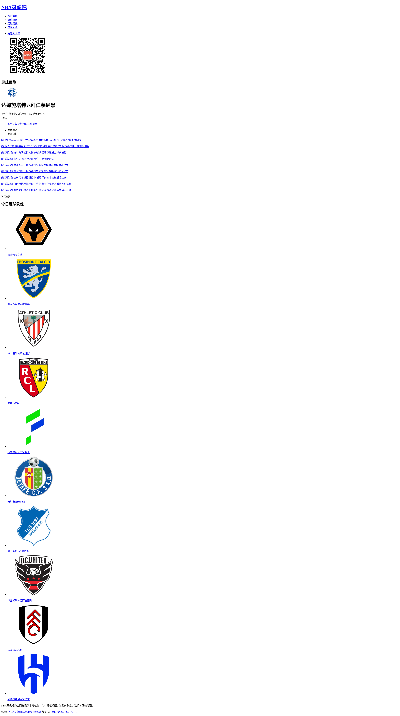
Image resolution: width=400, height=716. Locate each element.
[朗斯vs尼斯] (34, 397)
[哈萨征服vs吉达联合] (34, 446)
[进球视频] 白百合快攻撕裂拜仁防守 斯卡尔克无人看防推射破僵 (36, 184)
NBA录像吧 (14, 7)
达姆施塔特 (18, 124)
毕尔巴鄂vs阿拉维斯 (19, 353)
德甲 (10, 124)
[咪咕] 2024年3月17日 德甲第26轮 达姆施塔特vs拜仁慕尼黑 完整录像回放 (41, 140)
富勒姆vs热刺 (15, 650)
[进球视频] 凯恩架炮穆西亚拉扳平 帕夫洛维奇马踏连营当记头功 (36, 190)
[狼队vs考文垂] (34, 248)
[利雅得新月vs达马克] (34, 693)
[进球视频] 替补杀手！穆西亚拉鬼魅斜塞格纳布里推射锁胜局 (34, 165)
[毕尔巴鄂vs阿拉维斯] (34, 347)
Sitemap (37, 712)
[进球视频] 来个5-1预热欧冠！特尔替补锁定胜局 (27, 159)
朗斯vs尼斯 (14, 403)
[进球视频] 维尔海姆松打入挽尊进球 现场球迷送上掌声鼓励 (34, 152)
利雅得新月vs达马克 (19, 699)
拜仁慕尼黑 (31, 124)
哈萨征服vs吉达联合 (19, 452)
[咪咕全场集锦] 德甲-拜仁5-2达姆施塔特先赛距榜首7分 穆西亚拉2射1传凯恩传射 (45, 146)
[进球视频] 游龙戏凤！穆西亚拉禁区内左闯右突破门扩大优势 (34, 171)
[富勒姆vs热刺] (34, 644)
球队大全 (13, 27)
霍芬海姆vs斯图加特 (19, 551)
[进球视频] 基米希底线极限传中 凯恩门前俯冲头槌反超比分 (34, 177)
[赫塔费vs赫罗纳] (34, 495)
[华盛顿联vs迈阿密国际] (34, 594)
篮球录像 (13, 19)
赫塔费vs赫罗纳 (16, 501)
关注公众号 (14, 33)
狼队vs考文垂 (15, 255)
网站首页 (13, 16)
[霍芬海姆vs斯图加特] (34, 545)
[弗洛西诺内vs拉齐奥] (34, 298)
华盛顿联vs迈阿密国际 (20, 600)
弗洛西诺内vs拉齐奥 (19, 304)
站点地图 (27, 712)
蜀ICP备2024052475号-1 (65, 712)
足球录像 (13, 23)
